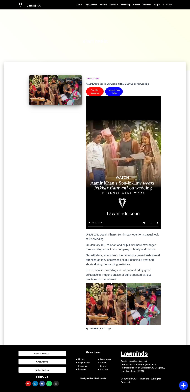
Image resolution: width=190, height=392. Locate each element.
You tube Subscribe (95, 91)
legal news (92, 78)
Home (79, 4)
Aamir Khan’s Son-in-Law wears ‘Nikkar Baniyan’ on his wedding (117, 84)
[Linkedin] (35, 383)
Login (157, 4)
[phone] (183, 376)
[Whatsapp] (49, 383)
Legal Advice (91, 4)
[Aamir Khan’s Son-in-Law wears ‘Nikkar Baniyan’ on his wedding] (55, 90)
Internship (125, 4)
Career (136, 4)
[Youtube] (28, 383)
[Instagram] (56, 383)
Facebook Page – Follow (114, 91)
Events (103, 4)
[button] (42, 353)
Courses (113, 4)
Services (147, 4)
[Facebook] (42, 383)
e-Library (167, 4)
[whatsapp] (183, 370)
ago (105, 328)
